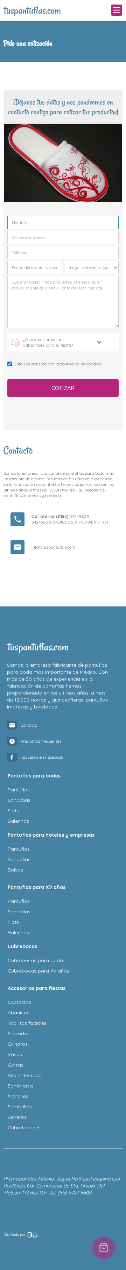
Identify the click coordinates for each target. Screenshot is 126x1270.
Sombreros (20, 1086)
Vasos (15, 1054)
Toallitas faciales (27, 1023)
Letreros (17, 1117)
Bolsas (15, 870)
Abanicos (18, 1012)
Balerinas (18, 821)
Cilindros (18, 1044)
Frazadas (19, 1033)
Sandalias (19, 800)
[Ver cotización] (103, 1248)
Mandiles (18, 1096)
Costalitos (19, 1002)
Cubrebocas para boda (35, 960)
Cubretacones (24, 1127)
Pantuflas (19, 790)
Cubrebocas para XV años (38, 971)
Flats (13, 810)
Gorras (15, 1065)
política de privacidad (80, 363)
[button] (116, 10)
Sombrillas (20, 1106)
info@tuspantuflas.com (53, 547)
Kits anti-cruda (25, 1075)
